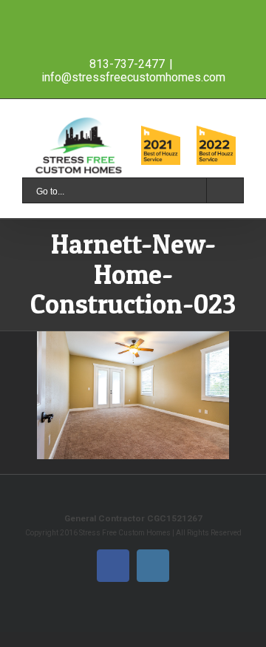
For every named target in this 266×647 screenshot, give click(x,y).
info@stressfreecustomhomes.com (133, 77)
